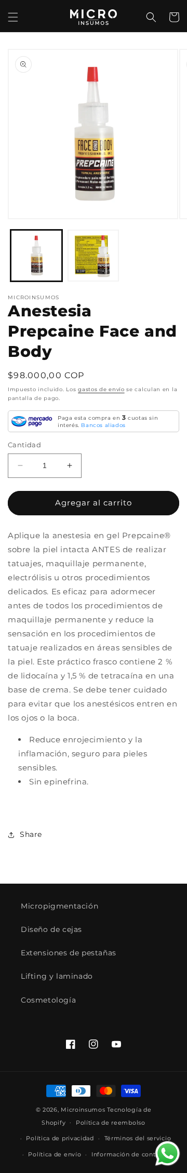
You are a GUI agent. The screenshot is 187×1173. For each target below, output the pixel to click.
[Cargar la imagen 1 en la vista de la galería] (36, 256)
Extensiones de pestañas (68, 952)
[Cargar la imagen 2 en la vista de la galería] (93, 256)
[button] (13, 17)
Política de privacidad (60, 1138)
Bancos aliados (103, 425)
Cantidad (24, 445)
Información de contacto (130, 1154)
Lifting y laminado (57, 976)
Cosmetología (48, 1000)
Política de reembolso (110, 1122)
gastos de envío (101, 389)
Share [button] (31, 834)
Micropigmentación (59, 906)
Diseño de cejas (51, 929)
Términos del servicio (137, 1138)
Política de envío (54, 1154)
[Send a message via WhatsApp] (167, 1153)
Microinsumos (83, 1109)
